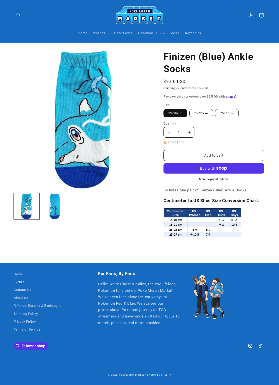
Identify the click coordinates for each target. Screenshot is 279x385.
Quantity (169, 123)
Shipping (169, 88)
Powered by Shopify (158, 374)
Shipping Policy (26, 314)
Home (18, 274)
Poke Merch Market (131, 374)
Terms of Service (27, 329)
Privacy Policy (25, 322)
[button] (19, 15)
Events (19, 282)
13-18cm (175, 113)
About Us (21, 298)
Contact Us (22, 290)
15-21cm (201, 113)
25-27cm (227, 113)
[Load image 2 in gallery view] (55, 206)
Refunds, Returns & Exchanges (37, 306)
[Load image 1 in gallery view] (27, 206)
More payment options (214, 179)
